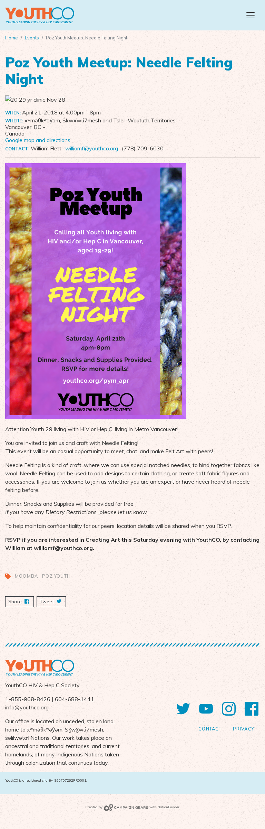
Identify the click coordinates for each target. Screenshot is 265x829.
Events (32, 37)
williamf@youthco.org (91, 148)
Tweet (47, 601)
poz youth (56, 576)
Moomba (26, 576)
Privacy (243, 729)
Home (11, 37)
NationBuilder (168, 807)
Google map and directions (37, 140)
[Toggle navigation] (250, 15)
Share (21, 601)
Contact (210, 729)
